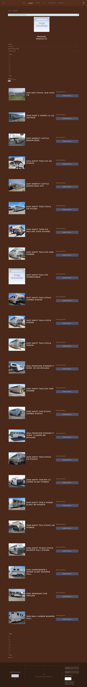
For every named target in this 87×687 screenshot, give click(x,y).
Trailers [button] (30, 2)
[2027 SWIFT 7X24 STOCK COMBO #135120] (17, 299)
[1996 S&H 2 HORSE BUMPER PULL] (17, 618)
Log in (68, 678)
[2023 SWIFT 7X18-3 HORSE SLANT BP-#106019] (17, 504)
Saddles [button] (38, 2)
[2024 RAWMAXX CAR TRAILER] (17, 595)
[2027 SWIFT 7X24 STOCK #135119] (17, 344)
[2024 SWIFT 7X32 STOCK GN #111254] (17, 208)
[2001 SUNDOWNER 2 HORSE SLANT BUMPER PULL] (17, 572)
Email (15, 675)
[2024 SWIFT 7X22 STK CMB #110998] (17, 390)
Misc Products (52, 2)
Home (24, 2)
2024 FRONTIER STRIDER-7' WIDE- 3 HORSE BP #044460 (40, 435)
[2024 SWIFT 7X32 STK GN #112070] (17, 162)
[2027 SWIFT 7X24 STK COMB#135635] (17, 276)
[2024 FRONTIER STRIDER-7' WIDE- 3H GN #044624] (17, 367)
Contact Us (61, 2)
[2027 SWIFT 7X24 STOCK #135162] (17, 322)
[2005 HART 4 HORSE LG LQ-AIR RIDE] (17, 117)
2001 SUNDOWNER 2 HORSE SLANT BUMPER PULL (38, 572)
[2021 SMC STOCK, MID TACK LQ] (17, 94)
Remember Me (69, 675)
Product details (67, 95)
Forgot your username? (69, 684)
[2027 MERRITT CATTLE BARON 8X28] (17, 140)
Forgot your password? (69, 682)
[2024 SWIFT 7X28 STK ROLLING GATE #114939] (17, 231)
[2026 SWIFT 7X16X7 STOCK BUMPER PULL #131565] (17, 549)
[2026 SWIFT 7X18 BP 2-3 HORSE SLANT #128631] (17, 481)
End (10, 75)
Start (11, 54)
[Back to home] (3, 3)
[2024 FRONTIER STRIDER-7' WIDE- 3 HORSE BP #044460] (17, 436)
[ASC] (78, 46)
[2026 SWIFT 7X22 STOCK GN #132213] (17, 458)
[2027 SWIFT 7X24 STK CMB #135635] (17, 253)
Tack (44, 2)
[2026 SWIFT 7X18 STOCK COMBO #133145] (17, 413)
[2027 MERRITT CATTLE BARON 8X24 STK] (17, 185)
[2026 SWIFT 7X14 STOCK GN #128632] (17, 527)
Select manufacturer (13, 48)
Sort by (10, 44)
